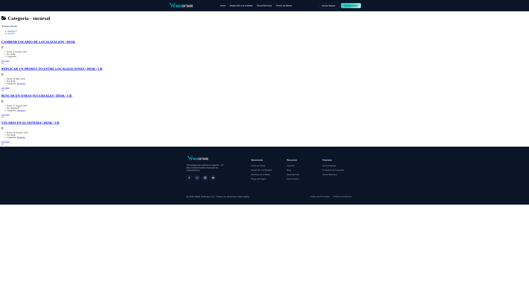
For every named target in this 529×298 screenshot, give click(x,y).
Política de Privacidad (320, 196)
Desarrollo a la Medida (261, 170)
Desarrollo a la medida (241, 5)
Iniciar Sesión (328, 5)
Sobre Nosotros (329, 174)
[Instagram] (197, 178)
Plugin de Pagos (258, 179)
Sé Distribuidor (329, 165)
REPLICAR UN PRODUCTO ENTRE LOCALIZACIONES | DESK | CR (51, 68)
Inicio (223, 5)
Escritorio (21, 83)
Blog (289, 170)
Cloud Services (264, 5)
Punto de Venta (284, 5)
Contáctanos (351, 5)
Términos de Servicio (342, 196)
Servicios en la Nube (260, 174)
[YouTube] (213, 178)
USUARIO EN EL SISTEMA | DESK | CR (30, 122)
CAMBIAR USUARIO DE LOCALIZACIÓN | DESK (38, 42)
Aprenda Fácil (293, 174)
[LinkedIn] (205, 178)
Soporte (290, 165)
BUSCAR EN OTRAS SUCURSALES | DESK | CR (37, 95)
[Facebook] (189, 178)
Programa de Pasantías (333, 170)
